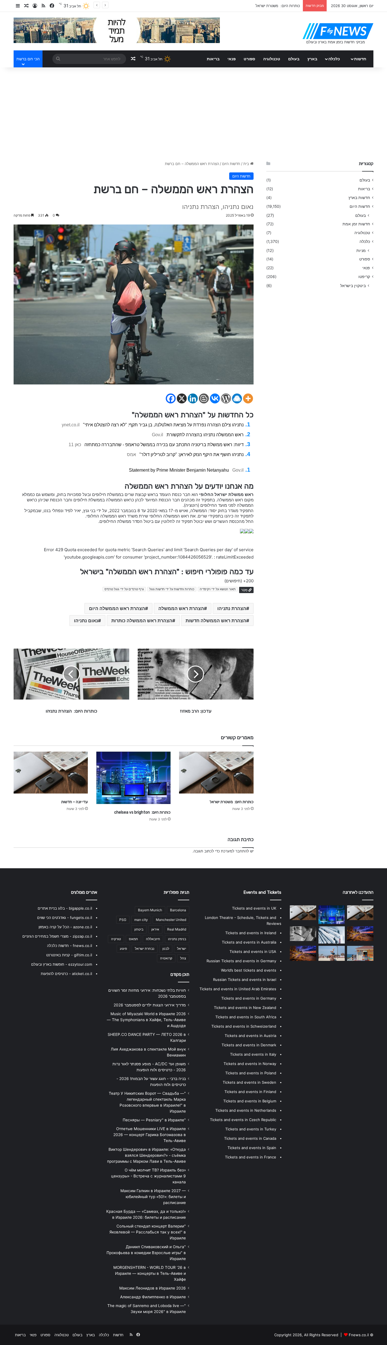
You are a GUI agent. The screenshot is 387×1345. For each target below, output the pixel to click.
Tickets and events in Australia (249, 942)
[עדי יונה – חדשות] (51, 773)
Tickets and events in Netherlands (245, 1110)
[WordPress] (226, 398)
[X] (182, 398)
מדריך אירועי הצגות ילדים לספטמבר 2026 (150, 1005)
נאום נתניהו (86, 620)
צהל (183, 958)
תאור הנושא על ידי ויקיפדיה (218, 589)
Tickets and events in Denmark (249, 1045)
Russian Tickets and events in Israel (244, 979)
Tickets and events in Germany (248, 998)
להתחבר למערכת (235, 851)
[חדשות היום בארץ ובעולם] (338, 31)
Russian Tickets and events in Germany (241, 961)
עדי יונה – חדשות (74, 801)
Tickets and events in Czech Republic (243, 1119)
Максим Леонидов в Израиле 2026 (152, 1288)
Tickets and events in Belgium (249, 1101)
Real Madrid (176, 929)
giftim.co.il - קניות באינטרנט (69, 955)
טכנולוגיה (271, 58)
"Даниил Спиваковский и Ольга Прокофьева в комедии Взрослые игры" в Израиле (146, 1253)
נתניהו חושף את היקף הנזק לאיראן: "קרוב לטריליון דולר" (191, 454)
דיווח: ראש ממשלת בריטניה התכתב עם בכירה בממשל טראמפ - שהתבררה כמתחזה (164, 444)
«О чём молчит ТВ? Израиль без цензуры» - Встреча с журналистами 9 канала (148, 1176)
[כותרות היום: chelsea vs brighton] (133, 778)
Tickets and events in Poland (250, 1073)
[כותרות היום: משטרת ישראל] (216, 773)
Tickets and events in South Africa (245, 1017)
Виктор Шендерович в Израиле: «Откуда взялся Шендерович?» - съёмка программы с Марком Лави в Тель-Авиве (146, 1155)
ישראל (181, 948)
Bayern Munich (150, 910)
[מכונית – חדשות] (360, 933)
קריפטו (364, 276)
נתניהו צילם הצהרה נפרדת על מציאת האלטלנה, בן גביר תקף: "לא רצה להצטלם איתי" (163, 424)
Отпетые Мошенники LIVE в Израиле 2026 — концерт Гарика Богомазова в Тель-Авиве (149, 1134)
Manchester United (171, 920)
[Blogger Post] (204, 398)
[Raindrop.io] (237, 398)
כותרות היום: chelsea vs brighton (271, 5)
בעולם (293, 58)
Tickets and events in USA (252, 951)
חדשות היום (231, 163)
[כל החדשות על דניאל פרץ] (303, 953)
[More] (248, 398)
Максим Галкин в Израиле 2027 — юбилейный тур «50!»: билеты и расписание (153, 1196)
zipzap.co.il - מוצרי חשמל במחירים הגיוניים (57, 936)
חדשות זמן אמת (356, 224)
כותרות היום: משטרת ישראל (232, 801)
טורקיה (116, 939)
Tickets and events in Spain (251, 1147)
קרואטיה (166, 958)
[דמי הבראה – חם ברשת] (331, 935)
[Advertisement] (193, 112)
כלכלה (334, 58)
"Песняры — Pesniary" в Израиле (154, 1120)
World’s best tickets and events (248, 970)
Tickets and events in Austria (250, 1035)
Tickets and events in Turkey (250, 1129)
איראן (155, 929)
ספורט (249, 58)
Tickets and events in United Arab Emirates (237, 989)
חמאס (133, 939)
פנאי (231, 58)
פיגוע (123, 948)
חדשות (360, 58)
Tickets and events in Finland (250, 1091)
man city (141, 920)
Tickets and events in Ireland (250, 933)
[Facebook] (171, 398)
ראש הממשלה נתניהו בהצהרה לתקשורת (205, 434)
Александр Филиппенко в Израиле (153, 1297)
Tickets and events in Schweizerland (243, 1026)
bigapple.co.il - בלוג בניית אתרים (65, 908)
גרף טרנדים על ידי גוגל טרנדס (124, 589)
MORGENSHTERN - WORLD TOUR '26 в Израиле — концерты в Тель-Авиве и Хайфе (149, 1273)
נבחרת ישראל (144, 948)
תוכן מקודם (180, 974)
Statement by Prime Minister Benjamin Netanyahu (179, 470)
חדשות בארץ (359, 197)
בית (246, 163)
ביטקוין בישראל (353, 285)
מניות (361, 250)
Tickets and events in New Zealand (245, 1007)
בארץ (312, 58)
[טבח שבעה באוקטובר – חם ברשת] (303, 933)
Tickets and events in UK (254, 908)
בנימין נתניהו (177, 939)
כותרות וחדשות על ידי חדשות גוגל (171, 589)
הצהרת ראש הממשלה (181, 608)
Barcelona (178, 910)
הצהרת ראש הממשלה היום (117, 608)
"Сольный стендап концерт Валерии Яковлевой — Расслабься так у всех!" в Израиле (147, 1232)
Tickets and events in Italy (253, 1054)
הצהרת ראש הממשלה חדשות (216, 620)
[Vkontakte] (215, 398)
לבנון (165, 948)
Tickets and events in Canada (250, 1138)
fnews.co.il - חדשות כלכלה (69, 945)
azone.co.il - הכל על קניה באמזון (65, 927)
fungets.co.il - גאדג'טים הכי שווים (64, 917)
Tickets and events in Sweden (249, 1082)
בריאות (213, 58)
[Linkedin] (193, 398)
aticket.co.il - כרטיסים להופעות (66, 973)
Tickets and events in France (250, 1157)
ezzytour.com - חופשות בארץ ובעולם (61, 964)
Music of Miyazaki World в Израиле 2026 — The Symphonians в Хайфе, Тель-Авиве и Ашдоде (146, 1020)
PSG (122, 920)
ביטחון (138, 929)
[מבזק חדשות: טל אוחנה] (360, 953)
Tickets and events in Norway (250, 1063)
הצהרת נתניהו (231, 608)
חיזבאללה (153, 939)
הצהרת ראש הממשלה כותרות (141, 620)
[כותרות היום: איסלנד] (331, 953)
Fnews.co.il (359, 1335)
